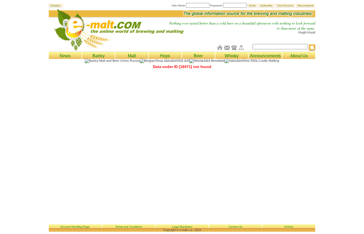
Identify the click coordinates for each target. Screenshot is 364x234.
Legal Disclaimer (182, 226)
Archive (289, 226)
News (65, 56)
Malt (132, 56)
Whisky (232, 56)
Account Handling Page (75, 226)
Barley (98, 56)
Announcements (265, 56)
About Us (299, 56)
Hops (165, 56)
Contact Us (235, 226)
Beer (198, 56)
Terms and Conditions (129, 226)
